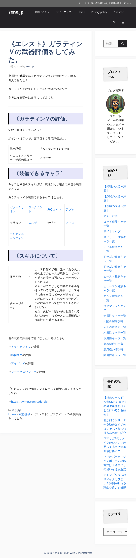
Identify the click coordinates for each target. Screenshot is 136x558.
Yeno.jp (15, 12)
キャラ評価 (110, 216)
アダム (70, 209)
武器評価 (16, 410)
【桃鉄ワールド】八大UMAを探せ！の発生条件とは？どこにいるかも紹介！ (115, 406)
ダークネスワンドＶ (23, 372)
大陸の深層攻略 (113, 321)
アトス (70, 222)
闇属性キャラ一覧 (114, 355)
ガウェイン (54, 209)
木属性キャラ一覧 (114, 332)
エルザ (33, 222)
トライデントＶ (21, 346)
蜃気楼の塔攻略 (113, 349)
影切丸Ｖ (16, 355)
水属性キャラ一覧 (114, 338)
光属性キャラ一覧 (114, 316)
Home (81, 12)
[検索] (122, 44)
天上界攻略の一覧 (114, 327)
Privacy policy (99, 12)
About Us (119, 12)
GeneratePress (84, 552)
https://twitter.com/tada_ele (29, 401)
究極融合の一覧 (113, 344)
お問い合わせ (42, 12)
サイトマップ (63, 12)
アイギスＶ (18, 363)
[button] (114, 22)
